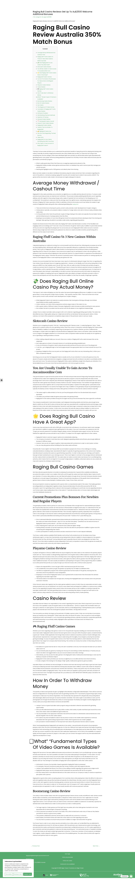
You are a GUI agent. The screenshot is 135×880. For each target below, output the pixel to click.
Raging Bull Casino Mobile (44, 125)
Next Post (96, 846)
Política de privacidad (67, 857)
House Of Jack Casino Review (45, 123)
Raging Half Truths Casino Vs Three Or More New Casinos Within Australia (45, 59)
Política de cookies (67, 860)
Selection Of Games (42, 117)
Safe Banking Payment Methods (46, 115)
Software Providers (42, 113)
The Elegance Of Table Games (45, 107)
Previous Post (35, 846)
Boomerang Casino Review (44, 101)
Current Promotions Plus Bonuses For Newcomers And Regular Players (46, 81)
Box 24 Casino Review (43, 103)
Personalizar (9, 874)
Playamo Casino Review (43, 85)
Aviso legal (67, 854)
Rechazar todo (18, 874)
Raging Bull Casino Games (44, 77)
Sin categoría (37, 17)
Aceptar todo (27, 874)
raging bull (75, 204)
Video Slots (40, 137)
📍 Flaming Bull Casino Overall (45, 121)
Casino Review (41, 87)
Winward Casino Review (43, 119)
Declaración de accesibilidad (67, 864)
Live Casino (40, 105)
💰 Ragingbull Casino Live (44, 131)
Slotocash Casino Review (44, 67)
